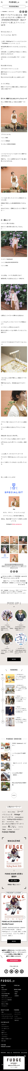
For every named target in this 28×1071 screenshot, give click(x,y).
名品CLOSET (4, 989)
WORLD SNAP (17, 989)
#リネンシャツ (14, 568)
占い (3, 822)
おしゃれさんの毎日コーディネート (13, 824)
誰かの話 (4, 1041)
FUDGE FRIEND (8, 832)
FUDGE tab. (17, 985)
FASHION (3, 985)
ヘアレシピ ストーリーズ (7, 1016)
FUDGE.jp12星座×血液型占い (15, 819)
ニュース (4, 991)
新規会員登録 (14, 960)
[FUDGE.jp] (14, 2)
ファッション (12, 590)
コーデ (20, 811)
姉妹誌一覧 (9, 1052)
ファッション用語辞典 (7, 1000)
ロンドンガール (7, 817)
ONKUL (17, 821)
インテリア (16, 829)
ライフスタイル (5, 1026)
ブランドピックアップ (7, 998)
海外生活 (17, 1020)
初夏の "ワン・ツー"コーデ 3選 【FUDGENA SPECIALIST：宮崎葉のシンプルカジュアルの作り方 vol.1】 (13, 582)
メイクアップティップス (7, 1018)
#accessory (7, 564)
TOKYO (16, 992)
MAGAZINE (3, 1052)
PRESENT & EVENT (6, 1047)
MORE (14, 941)
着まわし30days (11, 812)
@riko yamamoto (17, 524)
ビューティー (18, 1014)
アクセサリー (5, 1006)
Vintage (17, 814)
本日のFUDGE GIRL (10, 821)
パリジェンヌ (7, 814)
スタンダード (5, 1002)
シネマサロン (5, 1036)
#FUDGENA (13, 564)
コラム (3, 1030)
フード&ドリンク (5, 1028)
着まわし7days (5, 1004)
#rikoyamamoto (19, 564)
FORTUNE (3, 1045)
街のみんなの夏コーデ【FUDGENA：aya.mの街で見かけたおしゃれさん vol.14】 (15, 577)
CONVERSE (4, 827)
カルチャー (4, 1024)
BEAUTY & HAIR (5, 1010)
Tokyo (4, 829)
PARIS (16, 994)
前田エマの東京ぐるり (7, 1039)
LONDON (16, 996)
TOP (2, 590)
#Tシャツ (24, 566)
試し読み (14, 880)
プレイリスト (5, 1034)
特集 (3, 987)
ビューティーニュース (7, 1014)
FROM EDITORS (16, 1052)
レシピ (16, 1016)
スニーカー (4, 812)
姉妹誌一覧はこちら (13, 885)
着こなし (12, 826)
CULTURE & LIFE (5, 1022)
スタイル (20, 827)
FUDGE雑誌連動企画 (19, 817)
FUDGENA (6, 590)
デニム (3, 819)
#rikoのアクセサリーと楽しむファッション (11, 566)
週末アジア (4, 1032)
